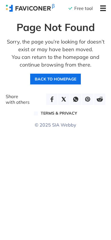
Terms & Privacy (59, 113)
